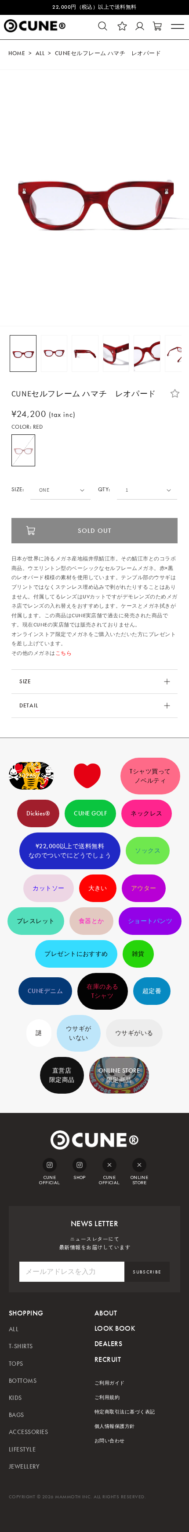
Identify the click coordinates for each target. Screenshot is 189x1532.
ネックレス (146, 813)
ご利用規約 (107, 1397)
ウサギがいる (134, 1033)
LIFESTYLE (22, 1449)
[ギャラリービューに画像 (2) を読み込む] (54, 353)
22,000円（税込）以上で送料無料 (94, 7)
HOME (16, 53)
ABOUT (105, 1313)
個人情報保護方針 (114, 1426)
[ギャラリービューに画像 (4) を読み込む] (116, 353)
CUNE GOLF (90, 813)
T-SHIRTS (21, 1346)
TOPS (16, 1364)
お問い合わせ (109, 1441)
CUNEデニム (45, 991)
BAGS (16, 1415)
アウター (143, 888)
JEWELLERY (24, 1466)
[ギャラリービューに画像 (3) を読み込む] (85, 353)
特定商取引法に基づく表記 (124, 1412)
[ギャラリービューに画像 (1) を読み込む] (23, 353)
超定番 (151, 991)
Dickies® (38, 813)
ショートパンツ (150, 921)
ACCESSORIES (28, 1432)
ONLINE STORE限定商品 (119, 1075)
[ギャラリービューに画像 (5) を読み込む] (147, 353)
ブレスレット (36, 921)
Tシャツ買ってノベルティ (150, 776)
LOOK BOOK (114, 1328)
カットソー (48, 888)
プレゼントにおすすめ (76, 954)
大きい (97, 888)
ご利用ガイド (109, 1383)
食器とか (91, 921)
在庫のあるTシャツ (102, 991)
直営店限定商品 (62, 1075)
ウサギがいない (78, 1033)
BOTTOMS (22, 1381)
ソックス (147, 850)
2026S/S (31, 776)
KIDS (15, 1398)
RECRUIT (107, 1359)
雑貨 (138, 954)
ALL (40, 53)
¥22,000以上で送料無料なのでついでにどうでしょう (70, 851)
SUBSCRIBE (147, 1272)
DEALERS (108, 1344)
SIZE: (17, 489)
